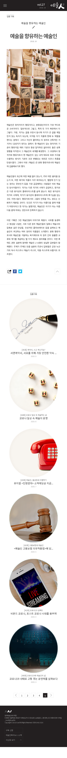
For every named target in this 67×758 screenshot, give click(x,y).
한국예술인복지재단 (8, 712)
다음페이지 (51, 695)
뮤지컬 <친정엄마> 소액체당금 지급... (33, 483)
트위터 (20, 271)
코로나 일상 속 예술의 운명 (33, 418)
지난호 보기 (10, 740)
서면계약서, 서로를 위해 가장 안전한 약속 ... (33, 353)
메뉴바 (5, 6)
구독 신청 (9, 730)
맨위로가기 (57, 271)
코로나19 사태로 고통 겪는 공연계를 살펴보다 (33, 679)
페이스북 (15, 271)
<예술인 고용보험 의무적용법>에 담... (33, 548)
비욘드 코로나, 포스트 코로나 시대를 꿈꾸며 (34, 613)
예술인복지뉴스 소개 (14, 735)
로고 (57, 5)
